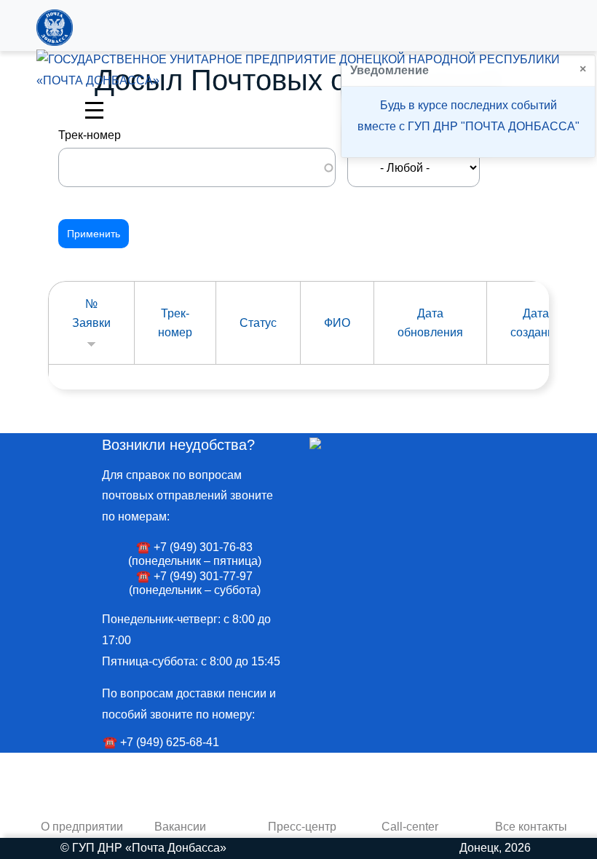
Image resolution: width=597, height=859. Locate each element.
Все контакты (531, 826)
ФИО (337, 323)
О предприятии (82, 826)
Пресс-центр (302, 826)
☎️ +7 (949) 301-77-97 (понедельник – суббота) (195, 583)
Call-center (409, 826)
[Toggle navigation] (94, 109)
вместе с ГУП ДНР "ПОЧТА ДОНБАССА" (468, 126)
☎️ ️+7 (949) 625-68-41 (161, 742)
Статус (258, 323)
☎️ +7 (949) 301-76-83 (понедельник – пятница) (194, 554)
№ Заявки (91, 314)
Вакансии (180, 826)
